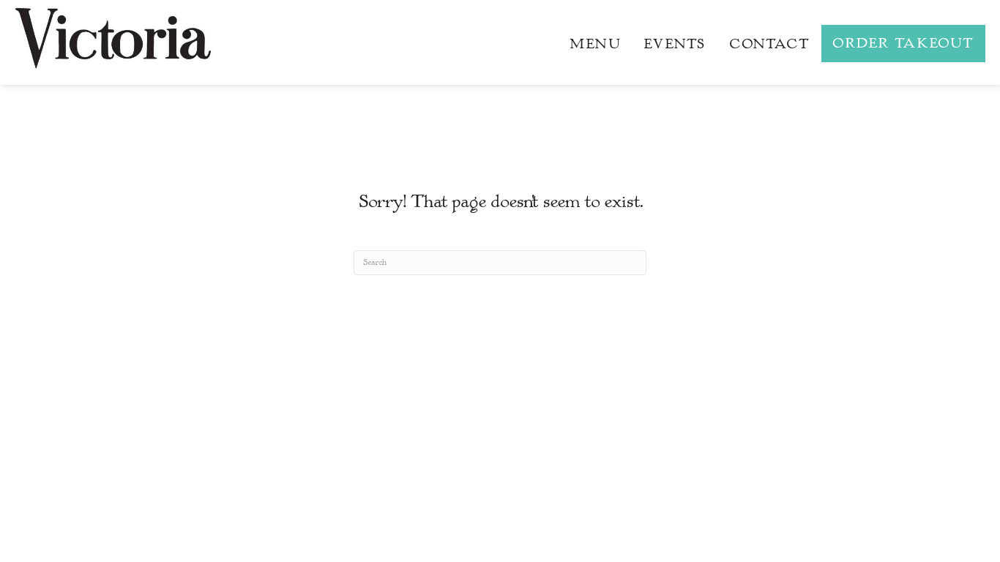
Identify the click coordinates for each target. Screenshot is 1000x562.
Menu (595, 44)
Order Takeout (903, 43)
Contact (769, 44)
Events (674, 44)
